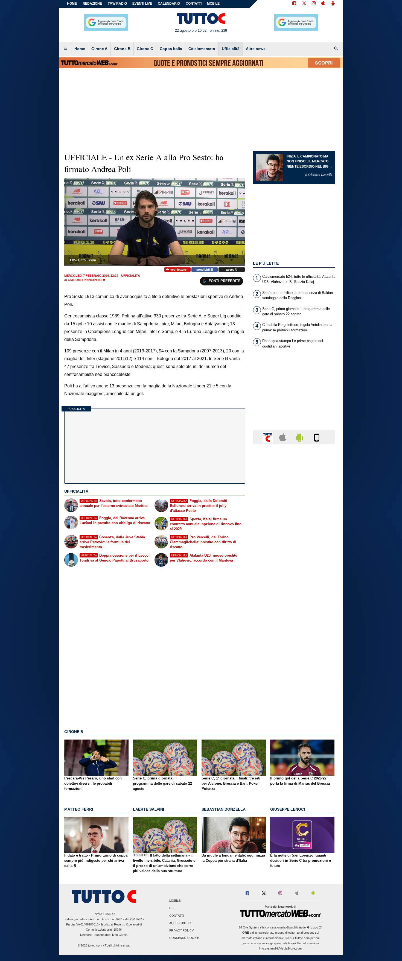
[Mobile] (316, 437)
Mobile (174, 900)
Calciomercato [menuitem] (201, 48)
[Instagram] (313, 4)
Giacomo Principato (85, 280)
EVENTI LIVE (142, 3)
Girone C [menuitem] (145, 48)
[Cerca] (336, 49)
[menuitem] (66, 49)
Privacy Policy (181, 930)
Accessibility (180, 923)
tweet (230, 269)
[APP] (269, 437)
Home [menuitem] (79, 48)
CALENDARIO (169, 3)
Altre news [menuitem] (256, 48)
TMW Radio (117, 3)
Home (72, 3)
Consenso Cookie (184, 938)
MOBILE (213, 3)
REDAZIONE (92, 3)
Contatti (176, 915)
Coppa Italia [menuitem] (171, 48)
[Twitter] (304, 4)
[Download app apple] (323, 4)
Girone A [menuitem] (99, 48)
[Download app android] (333, 4)
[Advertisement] (294, 660)
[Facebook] (294, 4)
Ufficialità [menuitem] (231, 48)
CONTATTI (194, 3)
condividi (203, 269)
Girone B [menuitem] (122, 48)
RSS (172, 908)
